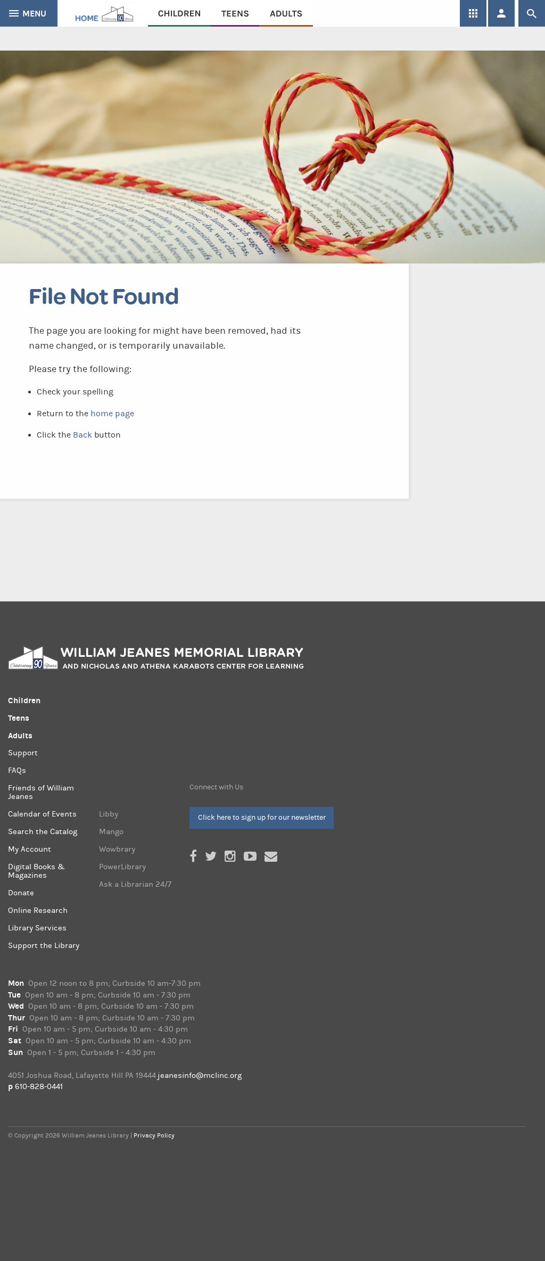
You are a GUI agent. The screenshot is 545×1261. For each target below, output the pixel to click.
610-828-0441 (39, 1086)
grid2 (473, 13)
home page (112, 413)
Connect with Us (216, 787)
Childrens (179, 13)
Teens (235, 13)
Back (82, 435)
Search (531, 13)
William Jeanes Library (102, 13)
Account (501, 13)
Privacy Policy (154, 1135)
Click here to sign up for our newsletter (262, 817)
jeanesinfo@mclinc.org (200, 1075)
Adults (286, 13)
